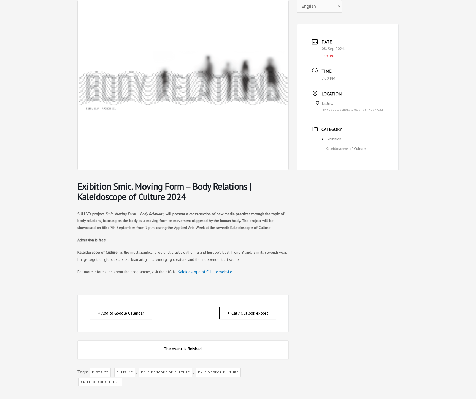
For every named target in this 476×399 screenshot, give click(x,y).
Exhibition (333, 139)
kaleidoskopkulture (100, 382)
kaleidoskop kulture (218, 372)
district (100, 372)
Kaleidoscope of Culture (346, 148)
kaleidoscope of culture (165, 372)
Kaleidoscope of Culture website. (205, 271)
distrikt (125, 372)
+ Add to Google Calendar (121, 313)
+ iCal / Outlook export (247, 313)
